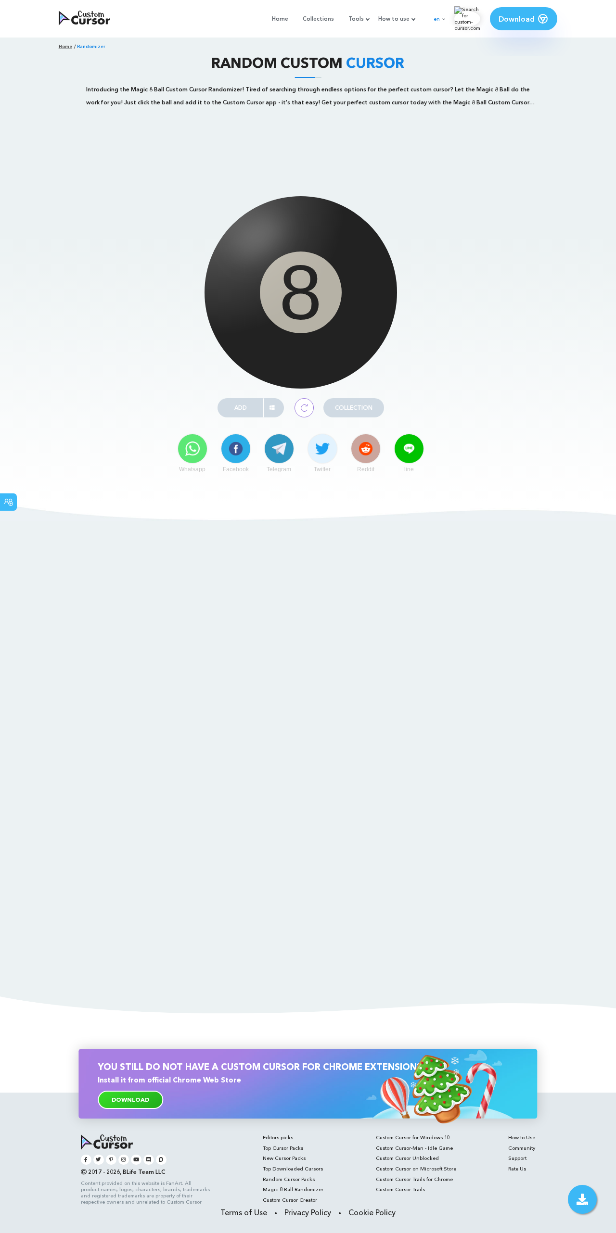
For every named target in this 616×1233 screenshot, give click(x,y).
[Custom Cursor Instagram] (123, 1160)
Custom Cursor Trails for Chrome (414, 1179)
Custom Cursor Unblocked (407, 1158)
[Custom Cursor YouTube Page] (136, 1160)
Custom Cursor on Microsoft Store (416, 1169)
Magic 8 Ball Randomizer (293, 1189)
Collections (318, 18)
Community (521, 1148)
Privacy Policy (307, 1212)
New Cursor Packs (284, 1158)
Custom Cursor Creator (290, 1200)
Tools (356, 18)
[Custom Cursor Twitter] (98, 1160)
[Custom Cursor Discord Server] (148, 1160)
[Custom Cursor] (84, 19)
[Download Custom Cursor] (582, 1199)
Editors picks (278, 1137)
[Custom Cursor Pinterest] (111, 1160)
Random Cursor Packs (289, 1179)
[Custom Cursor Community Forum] (161, 1160)
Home (280, 18)
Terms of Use (243, 1212)
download (130, 1099)
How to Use (521, 1137)
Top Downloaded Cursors (293, 1169)
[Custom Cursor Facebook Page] (86, 1160)
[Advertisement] (308, 141)
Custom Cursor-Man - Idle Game (414, 1148)
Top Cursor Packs (283, 1148)
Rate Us (517, 1169)
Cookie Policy (372, 1212)
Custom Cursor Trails (400, 1189)
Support (517, 1158)
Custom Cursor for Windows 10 (413, 1137)
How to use (394, 18)
